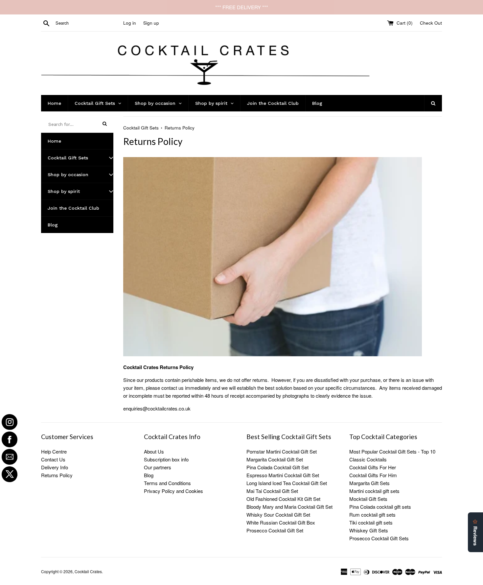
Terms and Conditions (167, 483)
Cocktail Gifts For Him (373, 475)
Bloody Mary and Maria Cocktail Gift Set (289, 506)
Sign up (151, 23)
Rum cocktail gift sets (372, 514)
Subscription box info (166, 459)
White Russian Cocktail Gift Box (280, 522)
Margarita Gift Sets (369, 483)
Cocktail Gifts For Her (372, 467)
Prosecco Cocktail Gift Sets (379, 538)
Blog (148, 475)
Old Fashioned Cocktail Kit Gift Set (283, 498)
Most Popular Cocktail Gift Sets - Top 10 (392, 451)
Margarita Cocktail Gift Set (274, 459)
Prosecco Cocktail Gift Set (274, 530)
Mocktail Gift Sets (368, 498)
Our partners (157, 467)
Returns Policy (57, 475)
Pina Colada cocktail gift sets (380, 506)
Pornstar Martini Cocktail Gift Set (281, 451)
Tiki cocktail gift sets (371, 522)
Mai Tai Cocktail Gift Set (272, 490)
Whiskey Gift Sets (368, 530)
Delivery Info (54, 467)
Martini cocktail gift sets (374, 490)
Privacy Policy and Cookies (173, 490)
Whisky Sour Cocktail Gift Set (278, 514)
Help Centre (54, 451)
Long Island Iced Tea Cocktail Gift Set (286, 483)
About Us (154, 451)
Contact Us (53, 459)
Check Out (431, 23)
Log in (129, 23)
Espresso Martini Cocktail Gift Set (282, 475)
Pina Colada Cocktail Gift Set (277, 467)
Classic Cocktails (368, 459)
